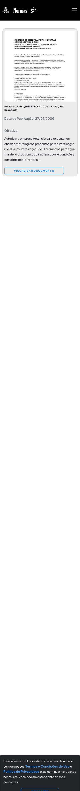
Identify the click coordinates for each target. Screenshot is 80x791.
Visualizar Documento (34, 170)
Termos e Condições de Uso (47, 766)
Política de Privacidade (21, 772)
